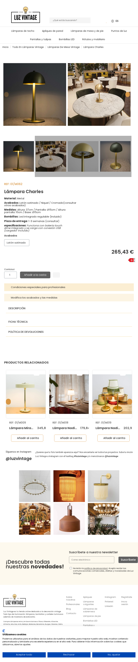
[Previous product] (131, 47)
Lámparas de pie (92, 616)
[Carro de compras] (101, 21)
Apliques (87, 597)
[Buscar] (88, 20)
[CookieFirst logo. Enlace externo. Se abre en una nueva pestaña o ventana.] (4, 630)
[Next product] (134, 47)
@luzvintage (19, 458)
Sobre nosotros (70, 598)
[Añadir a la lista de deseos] (56, 275)
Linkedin (109, 606)
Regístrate (126, 597)
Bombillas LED (90, 620)
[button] (88, 31)
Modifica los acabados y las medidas (34, 297)
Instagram (110, 597)
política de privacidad (96, 568)
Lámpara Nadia (65, 428)
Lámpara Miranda (23, 428)
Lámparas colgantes (88, 603)
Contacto (71, 613)
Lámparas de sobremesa (90, 610)
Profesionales (73, 604)
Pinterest (109, 601)
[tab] (69, 287)
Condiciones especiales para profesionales (38, 287)
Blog (68, 608)
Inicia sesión (124, 603)
